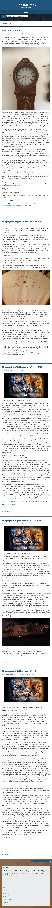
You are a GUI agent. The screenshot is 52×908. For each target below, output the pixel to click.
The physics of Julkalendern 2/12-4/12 (21, 520)
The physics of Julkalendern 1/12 (19, 671)
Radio (4, 896)
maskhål (26, 225)
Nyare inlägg (48, 861)
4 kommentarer (7, 212)
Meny (26, 12)
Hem (4, 16)
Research (5, 892)
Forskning (5, 902)
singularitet (27, 523)
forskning (5, 872)
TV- (44, 872)
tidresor (33, 225)
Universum (13, 33)
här (26, 318)
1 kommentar (7, 511)
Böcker (4, 889)
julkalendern (21, 33)
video (14, 255)
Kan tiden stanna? (11, 30)
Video (4, 901)
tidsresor (28, 33)
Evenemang (5, 904)
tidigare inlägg (6, 232)
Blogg (4, 887)
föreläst (21, 872)
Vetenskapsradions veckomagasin (13, 206)
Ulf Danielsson (26, 5)
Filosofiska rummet (8, 899)
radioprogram (6, 873)
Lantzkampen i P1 (7, 890)
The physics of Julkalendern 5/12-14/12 (22, 367)
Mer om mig (6, 895)
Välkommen (5, 893)
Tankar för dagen (8, 898)
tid (25, 33)
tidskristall (32, 523)
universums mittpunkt (29, 674)
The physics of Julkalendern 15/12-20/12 (22, 221)
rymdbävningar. (11, 504)
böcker (17, 872)
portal (30, 225)
